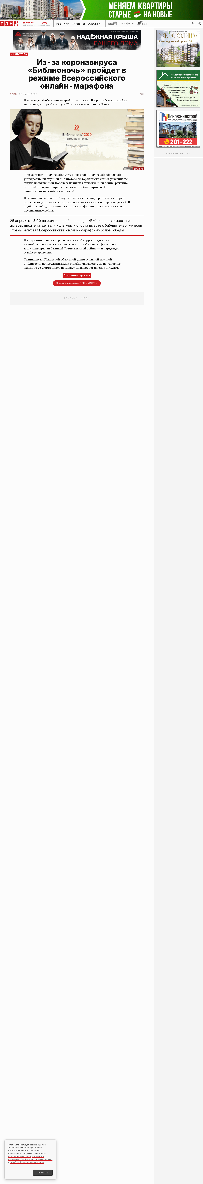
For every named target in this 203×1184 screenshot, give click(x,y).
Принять (43, 1172)
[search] (193, 23)
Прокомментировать (77, 275)
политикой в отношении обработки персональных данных (30, 1157)
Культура (19, 54)
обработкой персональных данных (27, 1162)
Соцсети (94, 23)
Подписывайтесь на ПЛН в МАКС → (77, 283)
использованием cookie (19, 1156)
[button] (199, 23)
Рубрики (63, 23)
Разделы (78, 23)
